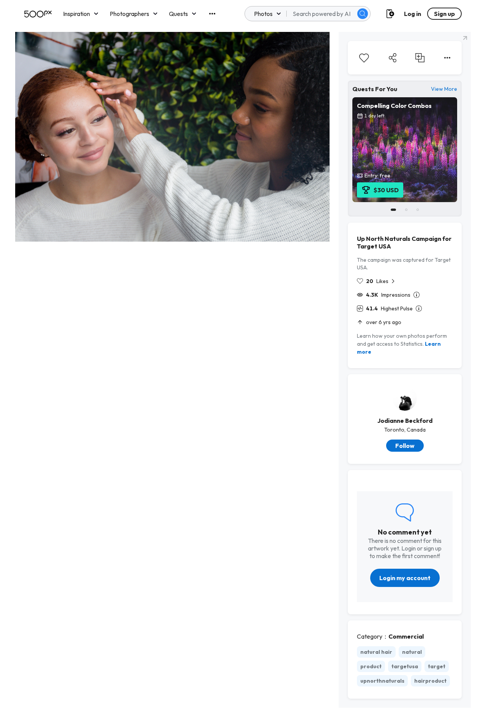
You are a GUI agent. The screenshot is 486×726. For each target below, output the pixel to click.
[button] (363, 14)
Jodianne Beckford (404, 420)
